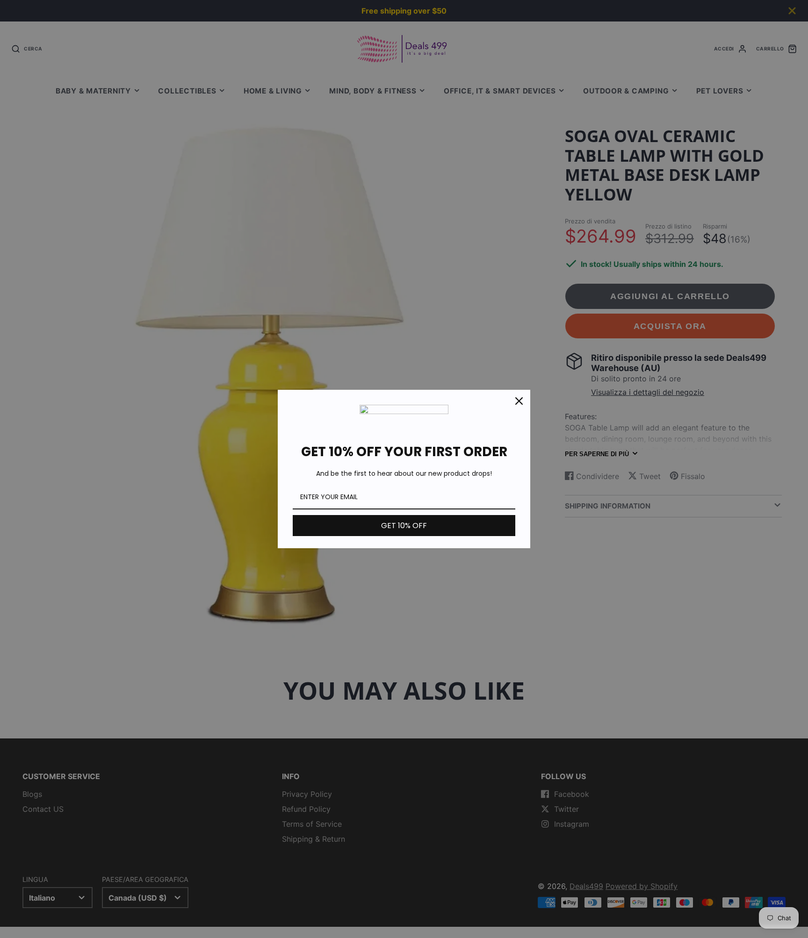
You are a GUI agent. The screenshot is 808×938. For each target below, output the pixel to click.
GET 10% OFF (404, 525)
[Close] (519, 401)
